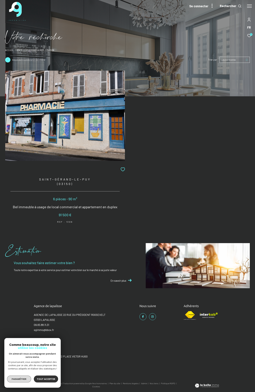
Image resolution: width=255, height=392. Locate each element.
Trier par (212, 59)
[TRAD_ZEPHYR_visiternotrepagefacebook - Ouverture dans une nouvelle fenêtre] (142, 316)
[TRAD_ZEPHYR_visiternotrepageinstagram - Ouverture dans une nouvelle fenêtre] (152, 316)
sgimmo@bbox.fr (44, 329)
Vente (19, 50)
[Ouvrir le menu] (249, 6)
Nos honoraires (99, 383)
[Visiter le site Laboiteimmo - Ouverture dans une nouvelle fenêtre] (207, 386)
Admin (144, 383)
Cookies (96, 386)
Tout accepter (46, 379)
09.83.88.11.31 (41, 324)
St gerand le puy (34, 50)
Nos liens (154, 383)
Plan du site (115, 383)
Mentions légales (131, 383)
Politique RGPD (168, 383)
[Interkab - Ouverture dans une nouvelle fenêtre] (208, 315)
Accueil (9, 50)
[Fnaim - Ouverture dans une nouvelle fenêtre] (190, 315)
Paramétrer (19, 379)
